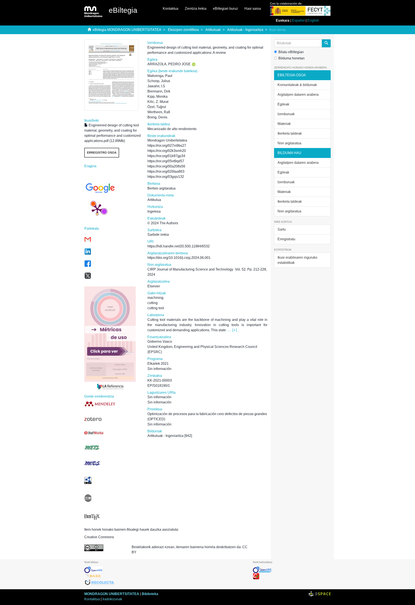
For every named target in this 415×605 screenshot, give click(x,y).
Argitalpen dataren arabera (298, 94)
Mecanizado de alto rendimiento (171, 129)
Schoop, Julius (158, 81)
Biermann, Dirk (158, 91)
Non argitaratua (289, 143)
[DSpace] (320, 593)
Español (298, 20)
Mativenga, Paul (159, 76)
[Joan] (326, 43)
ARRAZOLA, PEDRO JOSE (169, 64)
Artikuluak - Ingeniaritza (245, 30)
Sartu (282, 229)
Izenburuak (286, 114)
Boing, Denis (157, 117)
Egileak (283, 104)
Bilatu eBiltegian (291, 52)
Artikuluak (213, 30)
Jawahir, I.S (156, 86)
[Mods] (112, 463)
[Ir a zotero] (112, 419)
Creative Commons (99, 537)
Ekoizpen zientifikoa (183, 30)
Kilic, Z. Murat (157, 101)
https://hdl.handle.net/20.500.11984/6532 (178, 246)
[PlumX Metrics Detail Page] (97, 209)
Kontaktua (170, 8)
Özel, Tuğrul (156, 107)
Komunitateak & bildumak (297, 85)
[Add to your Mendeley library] (112, 404)
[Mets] (112, 447)
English (313, 20)
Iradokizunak (112, 599)
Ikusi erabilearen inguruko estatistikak (297, 260)
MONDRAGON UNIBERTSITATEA (111, 594)
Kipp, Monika (157, 96)
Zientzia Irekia (195, 8)
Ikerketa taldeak (290, 133)
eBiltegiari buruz (225, 8)
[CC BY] (104, 547)
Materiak (284, 124)
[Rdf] (112, 480)
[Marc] (112, 498)
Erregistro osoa (102, 152)
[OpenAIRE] (165, 570)
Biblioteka (150, 594)
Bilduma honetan (291, 58)
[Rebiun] (292, 576)
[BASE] (165, 576)
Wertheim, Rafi (158, 112)
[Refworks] (112, 433)
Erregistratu (286, 239)
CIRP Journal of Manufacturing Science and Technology (190, 269)
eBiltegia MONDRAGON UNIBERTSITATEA (127, 30)
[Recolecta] (165, 583)
